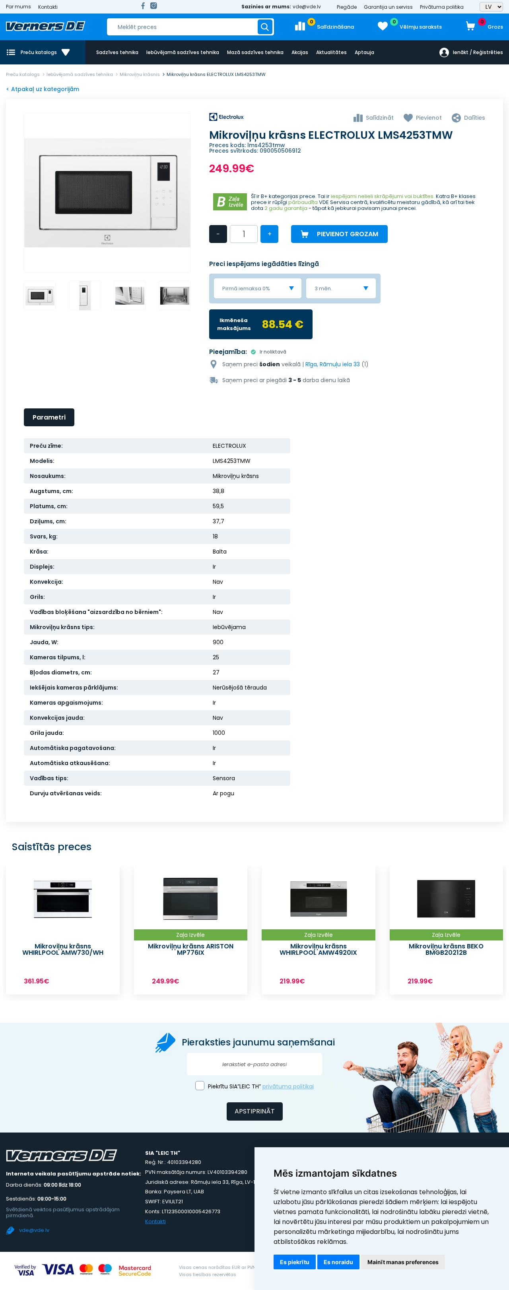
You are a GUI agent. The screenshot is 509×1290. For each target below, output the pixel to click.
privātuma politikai (288, 1086)
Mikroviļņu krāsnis (140, 74)
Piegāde (347, 7)
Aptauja (364, 52)
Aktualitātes (331, 52)
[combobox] (257, 288)
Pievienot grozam (347, 234)
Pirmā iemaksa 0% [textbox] (246, 288)
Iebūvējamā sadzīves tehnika (182, 52)
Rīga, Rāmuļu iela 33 (332, 364)
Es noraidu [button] (338, 1262)
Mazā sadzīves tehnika (255, 52)
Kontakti (48, 7)
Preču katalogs (23, 74)
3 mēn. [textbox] (323, 288)
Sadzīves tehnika (117, 52)
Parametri (49, 417)
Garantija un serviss (388, 7)
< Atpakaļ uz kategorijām (42, 89)
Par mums (18, 6)
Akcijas (299, 52)
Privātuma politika (442, 7)
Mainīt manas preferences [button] (403, 1262)
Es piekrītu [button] (294, 1262)
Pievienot (429, 118)
